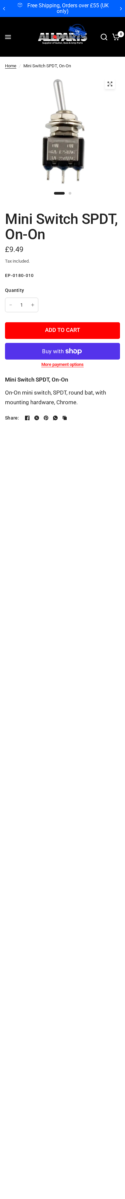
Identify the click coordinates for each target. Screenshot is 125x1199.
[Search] (104, 37)
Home (10, 65)
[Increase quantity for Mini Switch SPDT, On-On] (32, 305)
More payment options (62, 364)
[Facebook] (27, 418)
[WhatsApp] (55, 418)
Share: (12, 418)
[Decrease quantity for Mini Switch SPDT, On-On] (10, 305)
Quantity (14, 290)
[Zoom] (110, 84)
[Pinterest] (46, 418)
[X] (37, 418)
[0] (115, 37)
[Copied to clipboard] (65, 418)
